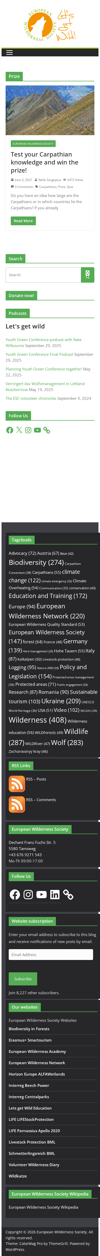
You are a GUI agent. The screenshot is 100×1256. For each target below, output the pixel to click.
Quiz (70, 187)
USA (45, 710)
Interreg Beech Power (29, 1085)
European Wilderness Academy (37, 1051)
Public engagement (72, 685)
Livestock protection (61, 659)
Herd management (38, 651)
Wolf (67, 742)
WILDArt (89, 711)
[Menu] (9, 52)
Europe (22, 606)
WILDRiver (37, 743)
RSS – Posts (35, 779)
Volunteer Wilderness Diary (34, 1164)
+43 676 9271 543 (25, 854)
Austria (48, 553)
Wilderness (38, 720)
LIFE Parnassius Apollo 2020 (34, 1130)
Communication (53, 588)
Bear (67, 553)
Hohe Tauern (69, 650)
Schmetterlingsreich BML (32, 1153)
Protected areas (35, 684)
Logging (22, 667)
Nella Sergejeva (49, 180)
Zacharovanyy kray (28, 751)
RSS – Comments (40, 799)
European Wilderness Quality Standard (47, 624)
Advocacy (22, 553)
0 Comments (24, 187)
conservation (82, 588)
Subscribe (23, 978)
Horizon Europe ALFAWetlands (37, 1074)
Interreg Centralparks (29, 1096)
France (53, 641)
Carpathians (48, 187)
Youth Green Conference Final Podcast (39, 354)
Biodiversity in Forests (29, 1028)
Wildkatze (18, 1176)
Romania (53, 692)
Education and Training (48, 596)
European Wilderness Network (37, 1062)
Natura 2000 (48, 668)
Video (66, 709)
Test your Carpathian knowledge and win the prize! (44, 162)
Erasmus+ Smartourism (30, 1040)
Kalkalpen (29, 659)
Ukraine (61, 701)
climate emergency (57, 581)
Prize (61, 187)
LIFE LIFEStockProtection (31, 1119)
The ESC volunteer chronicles (31, 398)
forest (33, 642)
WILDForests (49, 732)
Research (23, 692)
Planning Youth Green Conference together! (44, 368)
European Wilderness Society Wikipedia (43, 1207)
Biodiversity (36, 562)
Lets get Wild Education (30, 1108)
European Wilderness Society (33, 143)
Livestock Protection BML (32, 1142)
